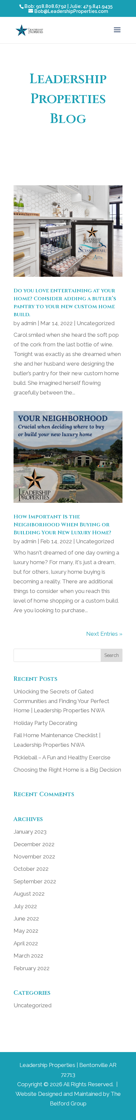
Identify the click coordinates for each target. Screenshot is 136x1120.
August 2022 (29, 893)
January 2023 (30, 831)
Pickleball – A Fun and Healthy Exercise (62, 757)
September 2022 (35, 881)
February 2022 (32, 968)
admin (28, 323)
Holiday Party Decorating (45, 723)
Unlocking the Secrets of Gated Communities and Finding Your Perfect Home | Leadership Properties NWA (61, 701)
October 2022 (31, 868)
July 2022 (25, 906)
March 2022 (28, 955)
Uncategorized (96, 323)
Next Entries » (104, 633)
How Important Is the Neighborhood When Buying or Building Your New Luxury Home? (62, 524)
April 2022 (26, 943)
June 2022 (26, 918)
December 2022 (34, 844)
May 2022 (26, 930)
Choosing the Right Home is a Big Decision (67, 769)
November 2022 (34, 856)
